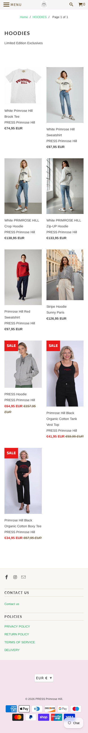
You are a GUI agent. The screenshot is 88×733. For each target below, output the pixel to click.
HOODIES (40, 17)
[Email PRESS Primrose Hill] (24, 577)
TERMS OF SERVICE (19, 642)
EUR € (44, 678)
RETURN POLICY (16, 634)
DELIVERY (12, 650)
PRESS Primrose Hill (48, 699)
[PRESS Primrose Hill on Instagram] (15, 577)
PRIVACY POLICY (17, 626)
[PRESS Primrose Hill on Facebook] (7, 577)
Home (24, 17)
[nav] (13, 4)
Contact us (11, 604)
